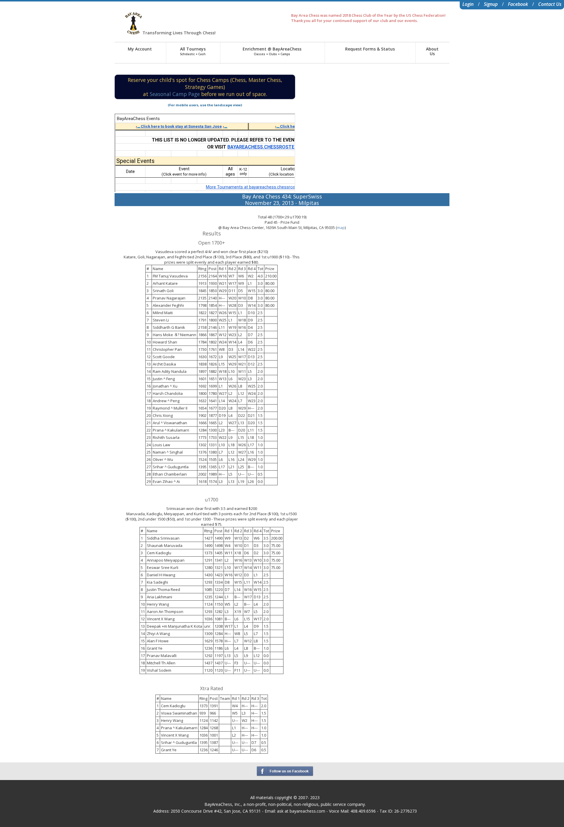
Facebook (518, 4)
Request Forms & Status (370, 49)
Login (468, 4)
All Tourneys (193, 51)
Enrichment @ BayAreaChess (272, 51)
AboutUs (432, 51)
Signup (491, 4)
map (341, 227)
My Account (140, 49)
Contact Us (549, 4)
